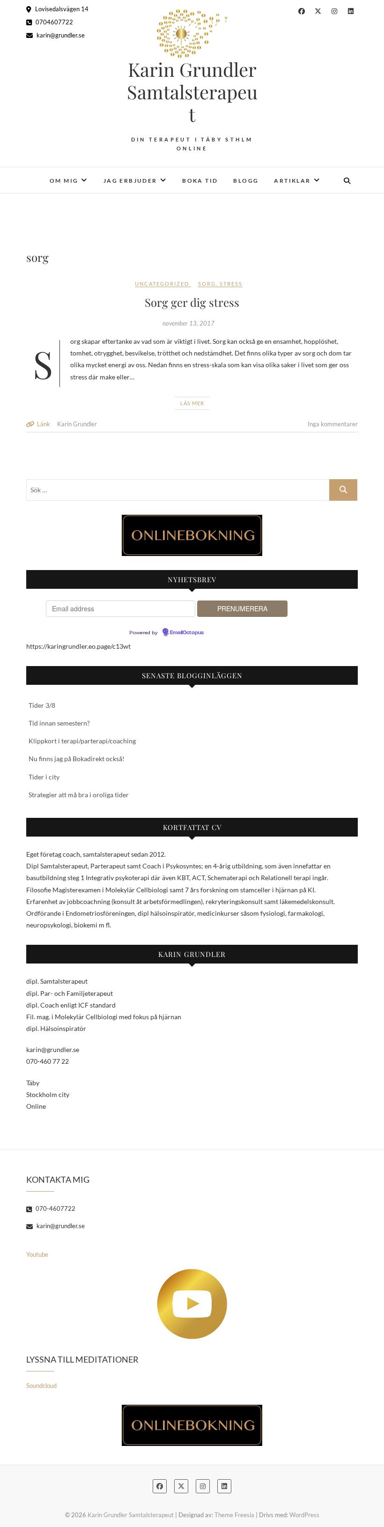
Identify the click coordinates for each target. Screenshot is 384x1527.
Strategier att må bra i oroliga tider (79, 795)
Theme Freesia (234, 1515)
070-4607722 (54, 1208)
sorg (207, 284)
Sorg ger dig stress (192, 302)
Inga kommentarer (333, 424)
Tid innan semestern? (59, 723)
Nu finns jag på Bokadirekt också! (77, 759)
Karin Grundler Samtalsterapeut (192, 92)
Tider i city (44, 777)
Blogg (245, 180)
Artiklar (292, 180)
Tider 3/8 (42, 705)
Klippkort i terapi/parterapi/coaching (82, 741)
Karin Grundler (77, 424)
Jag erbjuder (130, 180)
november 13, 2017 (188, 323)
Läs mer (192, 403)
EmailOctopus (187, 632)
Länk (43, 424)
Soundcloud (41, 1385)
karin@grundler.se (60, 35)
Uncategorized (162, 284)
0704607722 (53, 22)
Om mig (64, 180)
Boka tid (200, 180)
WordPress (304, 1515)
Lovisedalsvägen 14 (61, 9)
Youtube (37, 1254)
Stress (231, 284)
